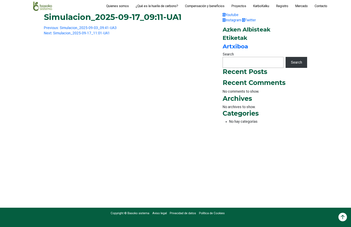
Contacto (321, 6)
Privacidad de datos (183, 213)
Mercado (301, 6)
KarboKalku (261, 6)
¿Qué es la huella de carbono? (157, 6)
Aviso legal (159, 213)
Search (228, 54)
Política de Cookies (212, 213)
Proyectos (238, 6)
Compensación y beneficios (204, 6)
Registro (282, 6)
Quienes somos (117, 6)
